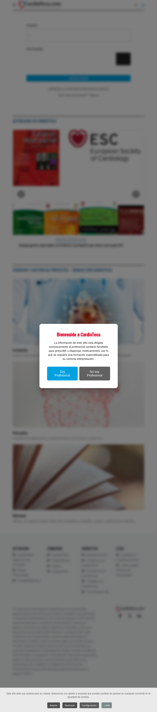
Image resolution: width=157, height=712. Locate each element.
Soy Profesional (62, 373)
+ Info (107, 705)
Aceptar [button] (54, 705)
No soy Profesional (94, 373)
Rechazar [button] (70, 705)
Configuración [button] (89, 705)
